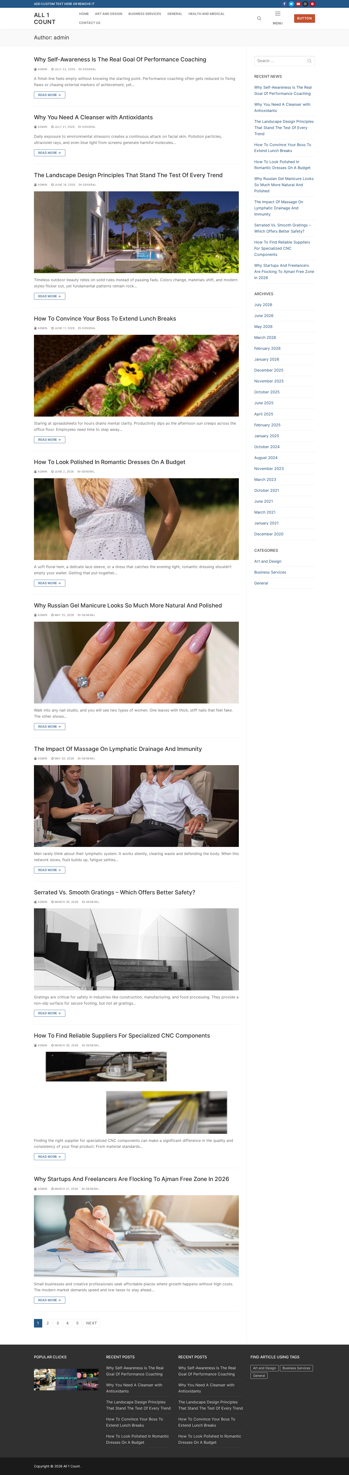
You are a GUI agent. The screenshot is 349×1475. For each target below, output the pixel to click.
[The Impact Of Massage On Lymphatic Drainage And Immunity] (136, 806)
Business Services (270, 572)
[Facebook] (284, 4)
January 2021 (266, 523)
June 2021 (263, 501)
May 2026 (263, 326)
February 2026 (267, 348)
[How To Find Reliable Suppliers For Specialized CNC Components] (136, 1093)
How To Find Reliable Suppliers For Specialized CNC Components (122, 1035)
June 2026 (264, 315)
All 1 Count (45, 18)
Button (304, 18)
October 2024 (267, 446)
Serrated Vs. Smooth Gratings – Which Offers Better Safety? (114, 892)
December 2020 (268, 534)
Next (91, 1323)
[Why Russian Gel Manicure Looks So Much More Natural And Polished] (136, 662)
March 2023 (265, 479)
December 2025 (268, 370)
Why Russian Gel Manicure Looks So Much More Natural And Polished (128, 605)
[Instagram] (305, 4)
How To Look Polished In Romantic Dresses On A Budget (109, 462)
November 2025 (269, 381)
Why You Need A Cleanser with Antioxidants (93, 117)
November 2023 (269, 468)
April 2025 (263, 414)
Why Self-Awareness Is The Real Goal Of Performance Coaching (120, 59)
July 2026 (263, 304)
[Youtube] (298, 4)
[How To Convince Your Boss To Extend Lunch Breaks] (136, 376)
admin (42, 69)
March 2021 (264, 512)
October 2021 (266, 490)
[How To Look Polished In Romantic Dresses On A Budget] (136, 519)
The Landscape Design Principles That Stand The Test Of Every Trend (128, 175)
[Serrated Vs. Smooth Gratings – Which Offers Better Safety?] (136, 949)
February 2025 (267, 425)
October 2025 (267, 392)
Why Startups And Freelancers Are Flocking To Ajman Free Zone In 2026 (131, 1179)
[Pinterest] (312, 4)
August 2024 (266, 457)
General (89, 69)
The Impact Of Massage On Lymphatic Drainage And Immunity (118, 748)
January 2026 (266, 359)
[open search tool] (259, 18)
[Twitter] (291, 4)
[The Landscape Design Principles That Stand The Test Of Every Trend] (136, 232)
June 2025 (264, 402)
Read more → (49, 95)
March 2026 (265, 337)
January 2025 (266, 435)
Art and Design (267, 561)
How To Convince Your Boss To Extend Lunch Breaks (105, 318)
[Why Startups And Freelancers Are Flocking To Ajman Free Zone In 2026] (136, 1236)
